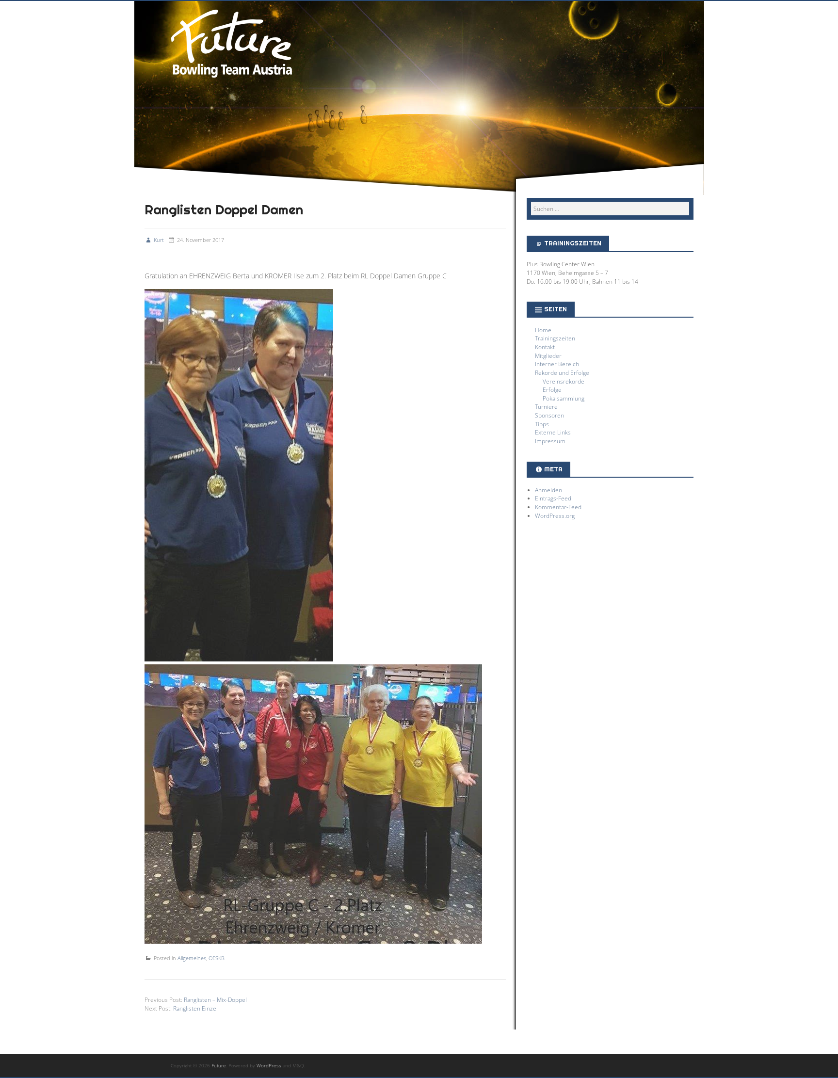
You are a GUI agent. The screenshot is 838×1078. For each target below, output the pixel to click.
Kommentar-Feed (558, 507)
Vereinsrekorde (563, 381)
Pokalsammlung (563, 398)
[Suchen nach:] (610, 208)
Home (543, 330)
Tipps (542, 424)
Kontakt (545, 347)
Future (231, 42)
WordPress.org (555, 515)
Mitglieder (548, 355)
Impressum (550, 441)
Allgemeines (191, 958)
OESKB (217, 958)
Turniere (546, 406)
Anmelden (548, 490)
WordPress (269, 1065)
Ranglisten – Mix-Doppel (215, 1000)
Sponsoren (549, 415)
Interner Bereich (557, 364)
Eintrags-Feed (553, 498)
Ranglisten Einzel (195, 1008)
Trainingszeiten (555, 338)
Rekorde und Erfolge (562, 372)
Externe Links (553, 432)
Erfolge (552, 389)
